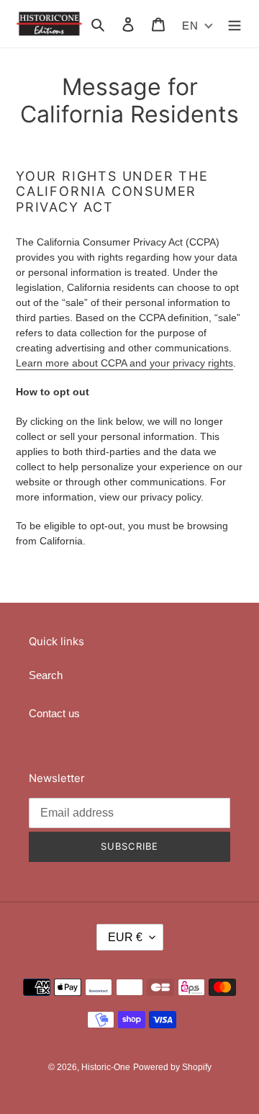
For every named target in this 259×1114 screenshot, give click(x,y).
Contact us (54, 713)
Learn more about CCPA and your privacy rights (124, 363)
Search (46, 675)
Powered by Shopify (172, 1067)
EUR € (125, 937)
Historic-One (105, 1067)
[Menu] (234, 24)
